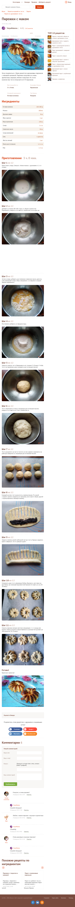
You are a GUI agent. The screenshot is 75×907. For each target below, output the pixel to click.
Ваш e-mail (7, 758)
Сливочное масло (8, 129)
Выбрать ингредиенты (32, 7)
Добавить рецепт (45, 2)
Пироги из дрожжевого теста (13, 14)
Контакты (63, 898)
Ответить (29, 794)
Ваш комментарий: (9, 775)
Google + (31, 729)
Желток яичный (7, 140)
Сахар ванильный (8, 133)
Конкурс (27, 2)
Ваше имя (7, 753)
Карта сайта (55, 898)
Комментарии (5, 36)
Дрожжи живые (7, 114)
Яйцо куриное (7, 118)
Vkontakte (17, 734)
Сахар (4, 125)
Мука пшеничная (8, 122)
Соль (4, 136)
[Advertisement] (23, 259)
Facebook (17, 729)
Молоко (5, 110)
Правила (34, 2)
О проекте (46, 898)
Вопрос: (6, 764)
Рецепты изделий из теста (16, 11)
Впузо (3, 11)
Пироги (29, 11)
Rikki (6, 821)
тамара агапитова (6, 798)
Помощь (71, 898)
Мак (4, 148)
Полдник (33, 96)
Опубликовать (10, 784)
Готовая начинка (8, 107)
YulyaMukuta (16, 805)
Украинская (34, 87)
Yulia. (6, 842)
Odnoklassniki (31, 734)
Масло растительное (9, 144)
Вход (69, 2)
